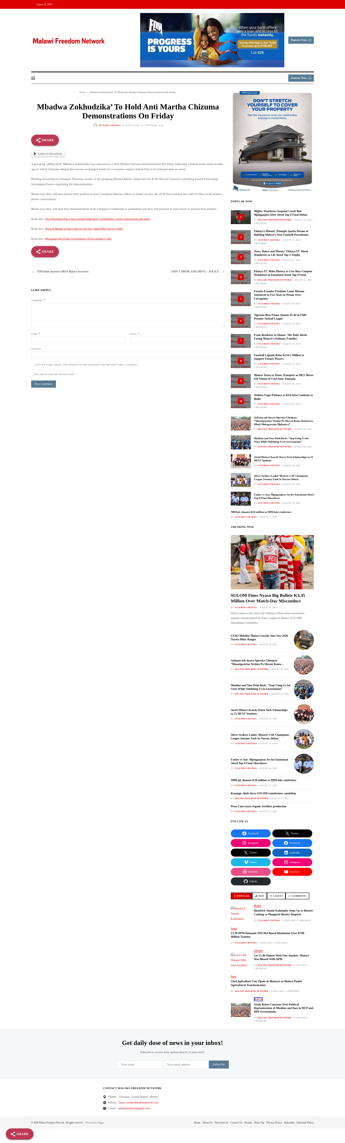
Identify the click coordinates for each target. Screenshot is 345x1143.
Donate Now (299, 40)
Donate (248, 1122)
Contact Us (236, 1122)
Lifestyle (258, 950)
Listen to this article (50, 153)
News (233, 976)
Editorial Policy (305, 1122)
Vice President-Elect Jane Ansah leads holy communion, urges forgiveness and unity (97, 218)
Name (35, 333)
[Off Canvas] (33, 78)
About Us (207, 1122)
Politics (258, 999)
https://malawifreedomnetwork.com (138, 1102)
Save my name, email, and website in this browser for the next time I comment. (86, 365)
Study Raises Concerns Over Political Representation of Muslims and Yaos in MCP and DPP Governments (283, 1008)
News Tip (259, 1122)
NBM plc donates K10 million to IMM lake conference (261, 511)
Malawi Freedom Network (274, 220)
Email (135, 333)
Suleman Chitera (110, 125)
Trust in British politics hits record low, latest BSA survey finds (84, 228)
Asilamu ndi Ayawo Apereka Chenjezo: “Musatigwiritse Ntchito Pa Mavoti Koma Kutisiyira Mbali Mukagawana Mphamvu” (283, 421)
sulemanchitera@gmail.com (134, 1108)
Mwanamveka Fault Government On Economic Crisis (78, 238)
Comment (38, 300)
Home (197, 1122)
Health (257, 905)
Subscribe (289, 1122)
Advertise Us (221, 1122)
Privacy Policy (274, 1122)
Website (36, 349)
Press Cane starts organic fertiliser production (258, 806)
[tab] (241, 896)
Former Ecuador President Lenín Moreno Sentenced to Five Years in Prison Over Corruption (279, 295)
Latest (234, 928)
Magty (101, 1122)
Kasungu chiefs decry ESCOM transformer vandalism (263, 793)
